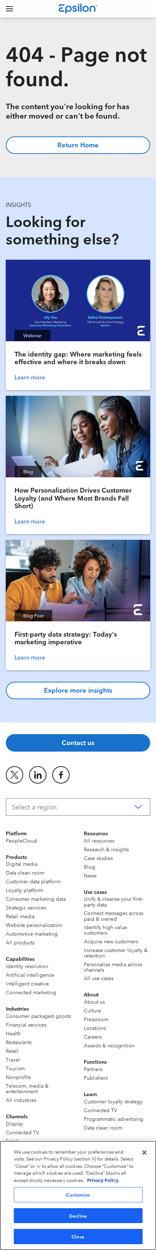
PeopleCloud (21, 840)
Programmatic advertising (113, 1118)
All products (20, 942)
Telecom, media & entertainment (27, 1088)
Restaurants (19, 1042)
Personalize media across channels (113, 966)
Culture (92, 1010)
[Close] (144, 1152)
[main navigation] (9, 8)
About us (94, 1001)
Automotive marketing (32, 933)
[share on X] (14, 775)
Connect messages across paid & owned (113, 915)
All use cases (99, 978)
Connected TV (22, 1132)
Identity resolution (27, 966)
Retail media (20, 916)
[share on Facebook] (61, 775)
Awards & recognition (109, 1045)
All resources (99, 840)
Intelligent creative (27, 983)
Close (78, 1236)
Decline (78, 1215)
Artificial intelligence (30, 974)
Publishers (96, 1077)
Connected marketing (31, 992)
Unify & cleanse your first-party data (113, 901)
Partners (93, 1068)
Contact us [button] (78, 742)
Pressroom (96, 1019)
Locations (95, 1027)
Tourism (15, 1068)
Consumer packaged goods (38, 1015)
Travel (13, 1059)
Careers (93, 1036)
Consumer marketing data (36, 898)
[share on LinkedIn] (37, 775)
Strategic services (26, 907)
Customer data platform (33, 881)
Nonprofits (18, 1076)
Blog (89, 866)
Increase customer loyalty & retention (116, 952)
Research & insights (106, 849)
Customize (78, 1194)
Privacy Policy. (103, 1180)
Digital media (21, 863)
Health (13, 1033)
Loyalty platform (24, 889)
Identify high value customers (105, 929)
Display (14, 1123)
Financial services (26, 1024)
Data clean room (25, 872)
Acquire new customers (111, 941)
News (90, 875)
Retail (12, 1050)
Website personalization (34, 924)
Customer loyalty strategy (113, 1101)
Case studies (98, 857)
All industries (21, 1099)
